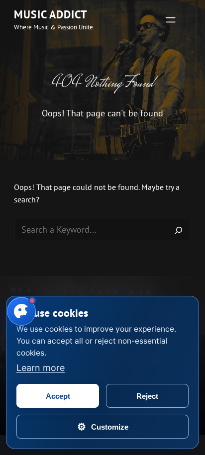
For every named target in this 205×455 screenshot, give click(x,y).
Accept (58, 396)
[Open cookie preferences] (21, 311)
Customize (102, 426)
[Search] (178, 230)
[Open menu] (170, 19)
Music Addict (51, 14)
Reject (147, 396)
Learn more (40, 368)
